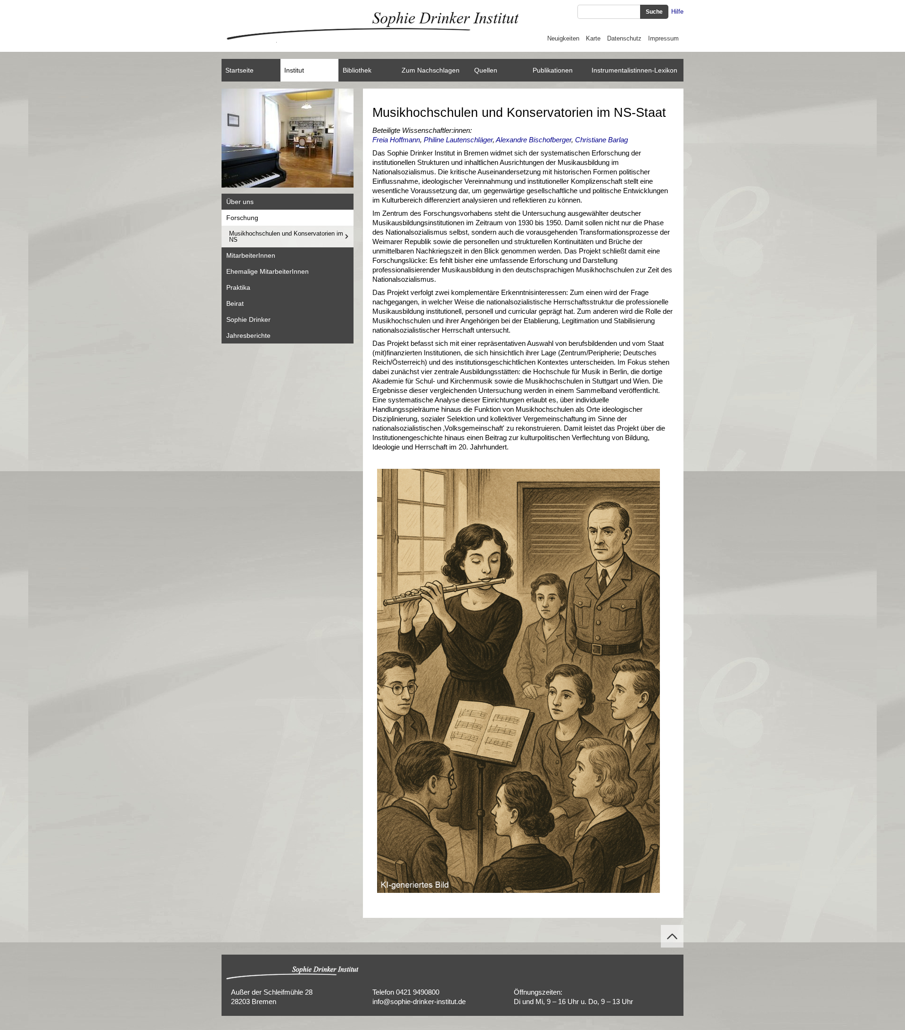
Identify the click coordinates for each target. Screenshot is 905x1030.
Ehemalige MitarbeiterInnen (267, 271)
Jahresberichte (248, 335)
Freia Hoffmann (396, 140)
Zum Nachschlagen (431, 70)
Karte (593, 38)
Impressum (663, 38)
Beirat (235, 303)
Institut (294, 70)
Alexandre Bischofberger (533, 140)
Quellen (485, 70)
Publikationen (553, 70)
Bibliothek (357, 70)
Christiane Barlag (601, 140)
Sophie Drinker (248, 319)
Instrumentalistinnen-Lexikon (634, 70)
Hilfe (677, 11)
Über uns (240, 201)
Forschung (242, 217)
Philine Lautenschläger (458, 140)
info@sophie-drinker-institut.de (419, 1001)
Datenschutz (624, 38)
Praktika (238, 287)
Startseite (239, 70)
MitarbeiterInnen (250, 255)
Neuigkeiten (563, 38)
